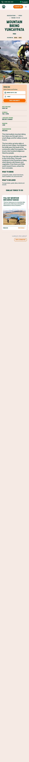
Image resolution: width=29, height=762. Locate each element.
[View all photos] (14, 55)
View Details (21, 228)
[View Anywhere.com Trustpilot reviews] (24, 2)
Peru (14, 34)
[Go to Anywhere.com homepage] (3, 7)
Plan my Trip (18, 6)
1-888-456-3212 (8, 2)
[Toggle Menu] (26, 7)
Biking (15, 37)
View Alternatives (20, 239)
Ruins (20, 37)
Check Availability (14, 100)
